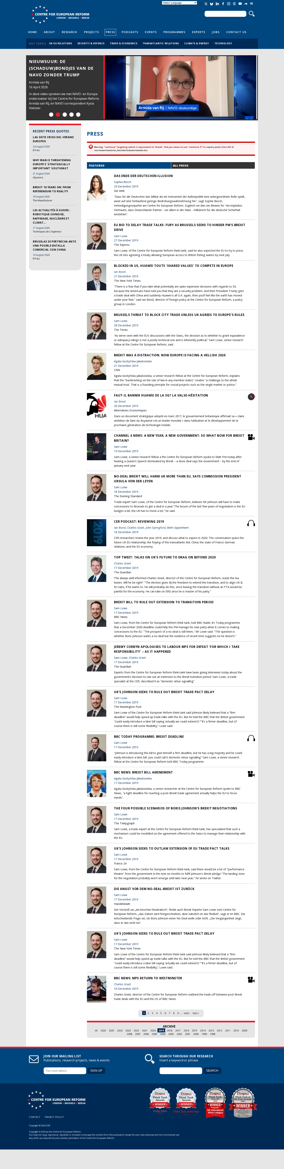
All (96, 1030)
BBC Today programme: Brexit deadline (149, 736)
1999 (204, 1033)
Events (151, 32)
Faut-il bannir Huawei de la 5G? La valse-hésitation (161, 395)
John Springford (156, 527)
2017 (178, 1030)
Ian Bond (35, 82)
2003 (171, 1033)
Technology (223, 43)
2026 (103, 1030)
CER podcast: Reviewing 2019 (139, 521)
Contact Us (236, 32)
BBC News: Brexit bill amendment (143, 772)
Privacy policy (54, 1116)
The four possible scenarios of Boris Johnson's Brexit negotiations (175, 808)
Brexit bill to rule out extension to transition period (163, 602)
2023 (128, 1030)
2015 (194, 1030)
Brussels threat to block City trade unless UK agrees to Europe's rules (179, 315)
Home (32, 32)
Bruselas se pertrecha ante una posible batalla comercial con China (54, 246)
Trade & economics (123, 43)
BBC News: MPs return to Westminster (148, 978)
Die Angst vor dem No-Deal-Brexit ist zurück (154, 889)
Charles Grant (135, 527)
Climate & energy (196, 43)
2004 (162, 1033)
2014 (203, 1030)
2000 (196, 1033)
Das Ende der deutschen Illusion (143, 176)
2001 (187, 1033)
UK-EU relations (60, 43)
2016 (186, 1030)
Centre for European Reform (60, 14)
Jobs (215, 32)
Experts (198, 32)
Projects (91, 32)
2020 (153, 1030)
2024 (119, 1030)
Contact (34, 1116)
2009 (244, 1030)
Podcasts (130, 32)
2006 (146, 1033)
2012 (219, 1030)
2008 (129, 1033)
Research (69, 32)
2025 (111, 1030)
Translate (180, 6)
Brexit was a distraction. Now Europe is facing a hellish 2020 (170, 355)
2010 (236, 1030)
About (49, 32)
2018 (169, 1030)
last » (196, 1013)
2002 (179, 1033)
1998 (212, 1033)
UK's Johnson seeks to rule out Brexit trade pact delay (164, 692)
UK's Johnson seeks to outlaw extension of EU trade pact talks (172, 848)
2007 (137, 1033)
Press (110, 32)
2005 (154, 1033)
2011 (227, 1030)
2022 (136, 1030)
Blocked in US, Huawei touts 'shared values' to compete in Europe (173, 266)
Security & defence (91, 43)
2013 (211, 1030)
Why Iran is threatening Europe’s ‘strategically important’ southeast (52, 164)
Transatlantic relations (161, 43)
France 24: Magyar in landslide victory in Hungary (55, 68)
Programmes (174, 32)
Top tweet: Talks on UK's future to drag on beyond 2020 (165, 557)
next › (187, 1013)
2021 (144, 1030)
